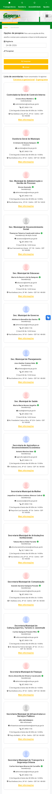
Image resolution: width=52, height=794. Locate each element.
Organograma (42, 80)
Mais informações (26, 120)
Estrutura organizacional (24, 80)
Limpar (27, 67)
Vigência (9, 41)
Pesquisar (9, 51)
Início (6, 27)
